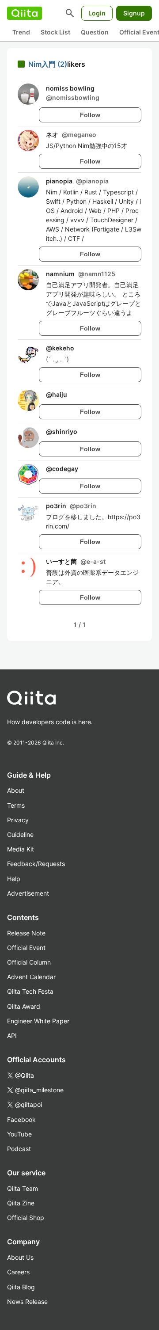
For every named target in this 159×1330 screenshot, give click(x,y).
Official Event (26, 947)
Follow (90, 114)
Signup (134, 13)
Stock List (55, 32)
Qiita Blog (21, 1287)
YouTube (19, 1134)
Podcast (19, 1148)
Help (13, 878)
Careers (18, 1272)
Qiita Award (23, 1006)
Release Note (26, 933)
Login (97, 13)
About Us (20, 1257)
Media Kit (20, 849)
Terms (16, 805)
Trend (21, 32)
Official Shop (25, 1217)
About (15, 790)
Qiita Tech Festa (30, 991)
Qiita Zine (20, 1203)
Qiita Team (22, 1188)
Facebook (21, 1119)
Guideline (20, 834)
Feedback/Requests (36, 863)
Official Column (29, 962)
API (12, 1035)
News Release (27, 1301)
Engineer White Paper (38, 1021)
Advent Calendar (31, 976)
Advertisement (28, 893)
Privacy (18, 820)
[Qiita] (24, 13)
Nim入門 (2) (47, 64)
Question (95, 32)
